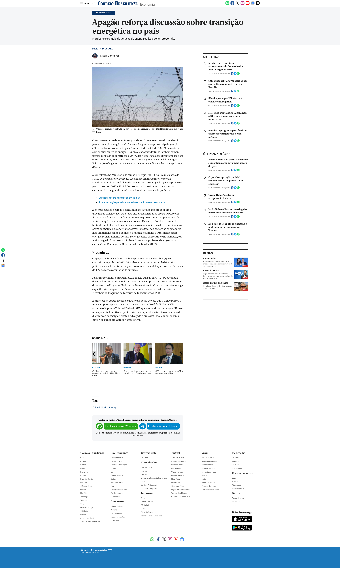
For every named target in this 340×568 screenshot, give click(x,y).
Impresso (147, 493)
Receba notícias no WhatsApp (121, 426)
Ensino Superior (116, 461)
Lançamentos (176, 468)
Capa (82, 458)
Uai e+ (234, 505)
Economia (107, 49)
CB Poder (235, 465)
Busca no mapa (177, 465)
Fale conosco (115, 497)
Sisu (112, 486)
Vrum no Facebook (209, 482)
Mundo (83, 475)
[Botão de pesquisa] (93, 3)
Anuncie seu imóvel (178, 461)
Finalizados (115, 520)
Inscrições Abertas (118, 517)
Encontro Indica (238, 488)
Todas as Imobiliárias (179, 493)
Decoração (175, 482)
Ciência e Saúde (86, 486)
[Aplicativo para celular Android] (242, 528)
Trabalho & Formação (119, 465)
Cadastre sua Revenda (210, 490)
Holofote (83, 493)
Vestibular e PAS (117, 482)
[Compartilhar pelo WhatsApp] (238, 74)
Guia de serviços (177, 475)
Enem (113, 472)
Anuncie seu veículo (209, 461)
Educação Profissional (119, 490)
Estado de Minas (238, 498)
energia (114, 407)
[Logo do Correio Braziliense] (117, 3)
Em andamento (116, 513)
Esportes (83, 482)
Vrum (205, 453)
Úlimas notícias (177, 472)
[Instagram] (243, 4)
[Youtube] (248, 4)
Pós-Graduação (116, 493)
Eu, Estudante (119, 453)
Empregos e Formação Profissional (154, 478)
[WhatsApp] (227, 4)
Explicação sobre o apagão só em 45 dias (119, 197)
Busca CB (84, 515)
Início (95, 49)
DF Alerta (235, 458)
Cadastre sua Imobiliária (180, 497)
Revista (235, 481)
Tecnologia (84, 497)
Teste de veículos (208, 468)
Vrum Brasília (237, 468)
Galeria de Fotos (177, 486)
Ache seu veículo (208, 458)
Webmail (144, 458)
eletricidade (100, 407)
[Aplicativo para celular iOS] (242, 519)
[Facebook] (232, 4)
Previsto (114, 510)
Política (83, 465)
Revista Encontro (242, 473)
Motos (204, 479)
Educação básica (117, 458)
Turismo (83, 500)
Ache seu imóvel (177, 458)
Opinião (83, 490)
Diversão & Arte (86, 479)
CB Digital (84, 511)
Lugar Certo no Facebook (180, 490)
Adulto (143, 481)
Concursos (117, 501)
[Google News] (253, 4)
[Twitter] (237, 4)
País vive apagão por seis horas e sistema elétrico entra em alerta (132, 202)
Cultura (113, 479)
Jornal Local (236, 461)
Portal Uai (235, 501)
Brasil (82, 468)
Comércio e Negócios (149, 488)
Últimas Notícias (117, 475)
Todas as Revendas (209, 486)
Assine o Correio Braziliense (90, 522)
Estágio (113, 468)
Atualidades (236, 485)
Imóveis (144, 471)
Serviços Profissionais (149, 485)
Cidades (83, 461)
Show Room (175, 479)
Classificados (149, 462)
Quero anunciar (147, 467)
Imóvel (175, 453)
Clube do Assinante (87, 518)
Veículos (144, 474)
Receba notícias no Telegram (163, 426)
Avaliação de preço (209, 472)
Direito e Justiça (86, 507)
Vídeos (204, 475)
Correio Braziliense (92, 453)
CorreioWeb (148, 453)
